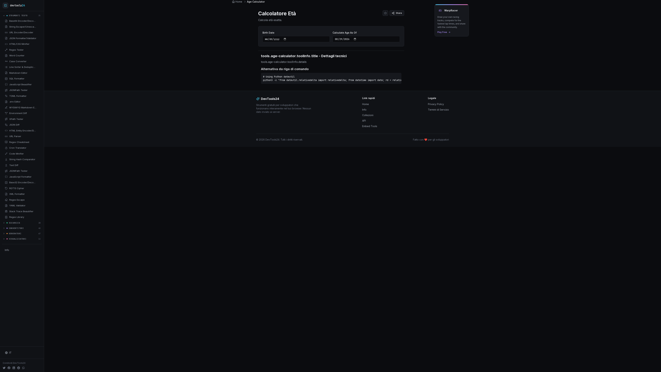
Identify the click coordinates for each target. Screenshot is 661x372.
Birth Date (268, 32)
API (364, 120)
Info (7, 250)
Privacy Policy (436, 104)
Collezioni (367, 115)
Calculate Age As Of (345, 32)
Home (365, 104)
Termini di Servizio (438, 109)
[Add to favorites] (39, 21)
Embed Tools (369, 126)
